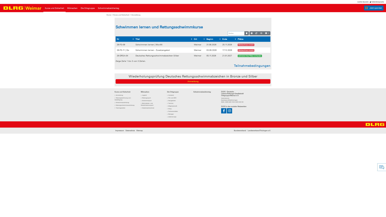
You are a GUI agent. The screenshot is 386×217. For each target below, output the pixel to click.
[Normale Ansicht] (261, 33)
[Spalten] (267, 33)
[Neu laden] (256, 33)
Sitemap (139, 131)
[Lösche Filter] (246, 33)
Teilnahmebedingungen (252, 66)
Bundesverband (240, 131)
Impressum (119, 131)
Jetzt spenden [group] (376, 8)
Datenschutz (130, 131)
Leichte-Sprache (363, 2)
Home (109, 15)
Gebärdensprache (377, 2)
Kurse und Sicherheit (121, 15)
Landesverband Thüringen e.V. (259, 131)
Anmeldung (135, 15)
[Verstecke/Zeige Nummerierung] (251, 33)
